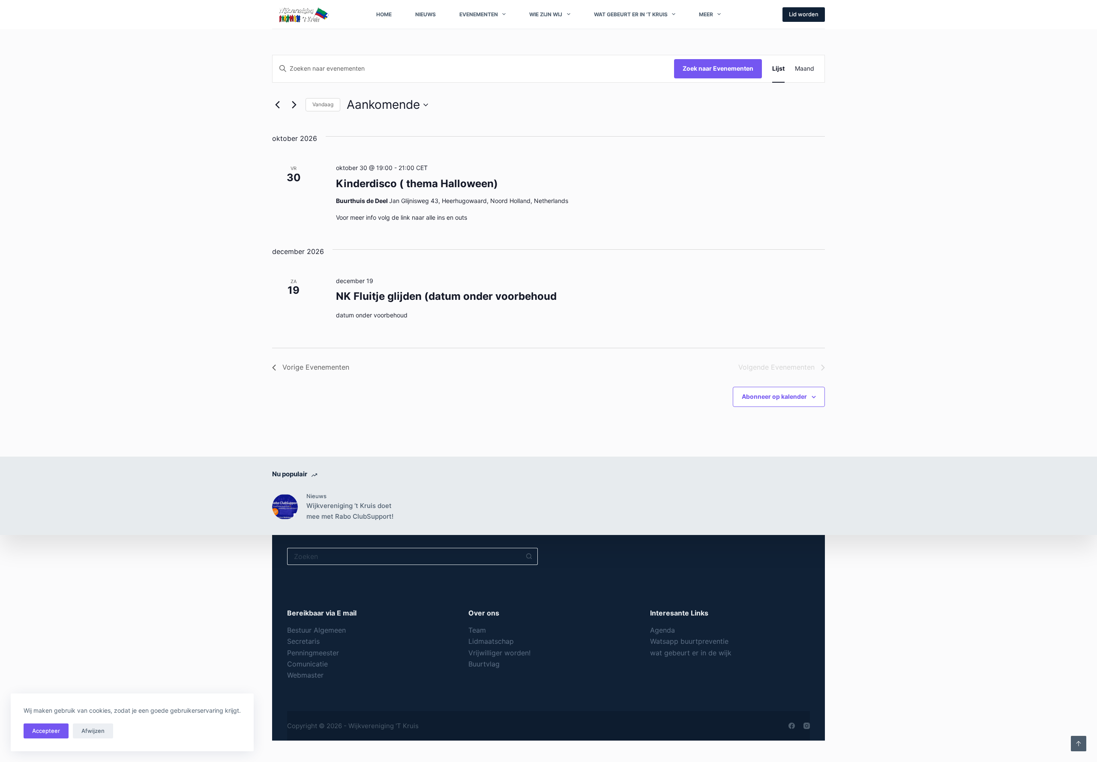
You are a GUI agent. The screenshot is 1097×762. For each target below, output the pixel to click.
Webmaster (305, 675)
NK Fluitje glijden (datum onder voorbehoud (446, 296)
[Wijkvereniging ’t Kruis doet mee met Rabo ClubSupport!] (285, 507)
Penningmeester (313, 652)
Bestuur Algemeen (316, 630)
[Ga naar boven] (1078, 743)
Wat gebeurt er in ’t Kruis (631, 14)
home (384, 14)
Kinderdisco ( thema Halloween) (417, 183)
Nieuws (425, 14)
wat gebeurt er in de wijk (690, 652)
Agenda (662, 630)
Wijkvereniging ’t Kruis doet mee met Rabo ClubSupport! (349, 511)
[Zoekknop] (529, 556)
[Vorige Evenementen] (277, 105)
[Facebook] (791, 726)
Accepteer (46, 730)
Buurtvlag (484, 664)
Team (477, 630)
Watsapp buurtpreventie (689, 641)
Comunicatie (308, 664)
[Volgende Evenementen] (294, 105)
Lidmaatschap (491, 641)
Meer (706, 14)
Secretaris (303, 641)
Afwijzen (93, 730)
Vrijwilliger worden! (499, 652)
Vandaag (322, 104)
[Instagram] (806, 726)
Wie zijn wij (545, 14)
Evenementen (478, 14)
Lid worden (803, 14)
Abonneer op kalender (774, 396)
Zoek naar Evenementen (718, 68)
